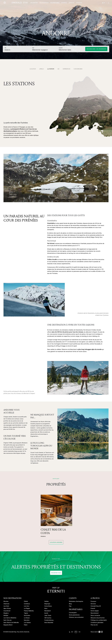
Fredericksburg (48, 620)
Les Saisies (27, 622)
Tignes (26, 613)
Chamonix (6, 604)
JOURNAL (64, 3)
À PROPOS (95, 598)
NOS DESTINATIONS (12, 598)
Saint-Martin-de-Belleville (11, 622)
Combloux (27, 604)
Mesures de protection (98, 618)
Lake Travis (47, 615)
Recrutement (95, 613)
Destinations (43, 3)
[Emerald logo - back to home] (16, 2)
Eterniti (93, 608)
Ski (58, 69)
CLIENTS (72, 598)
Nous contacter (95, 615)
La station (50, 69)
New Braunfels (48, 622)
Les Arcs (26, 606)
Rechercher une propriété (96, 49)
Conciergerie (78, 69)
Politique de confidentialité (99, 620)
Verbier (46, 601)
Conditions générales (97, 622)
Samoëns (26, 620)
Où (5, 48)
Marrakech (47, 611)
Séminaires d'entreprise (76, 601)
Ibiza (45, 608)
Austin (46, 613)
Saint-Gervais (8, 620)
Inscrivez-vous (56, 573)
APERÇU (41, 69)
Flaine (25, 625)
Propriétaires (54, 3)
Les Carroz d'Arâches (10, 618)
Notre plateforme (74, 615)
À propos (79, 3)
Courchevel (7, 611)
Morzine (6, 601)
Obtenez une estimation (76, 617)
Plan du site (94, 625)
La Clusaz (27, 618)
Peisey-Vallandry (29, 611)
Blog (70, 604)
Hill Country (47, 618)
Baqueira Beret (8, 625)
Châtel (26, 601)
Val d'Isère (27, 615)
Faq (70, 606)
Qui (33, 48)
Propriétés (34, 3)
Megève (6, 613)
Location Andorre (56, 542)
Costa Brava (48, 606)
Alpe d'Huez (7, 608)
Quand (60, 48)
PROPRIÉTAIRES (75, 609)
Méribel (6, 615)
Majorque (47, 604)
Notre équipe (95, 611)
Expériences (66, 69)
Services (71, 3)
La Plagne (27, 608)
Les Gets (6, 606)
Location (33, 69)
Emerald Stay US (96, 606)
